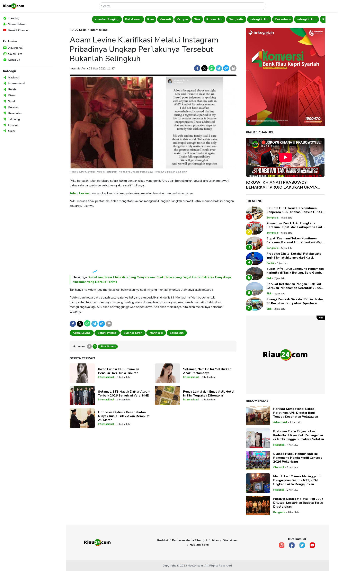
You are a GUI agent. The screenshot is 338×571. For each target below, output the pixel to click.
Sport (11, 101)
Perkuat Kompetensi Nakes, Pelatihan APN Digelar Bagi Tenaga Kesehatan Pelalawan (295, 413)
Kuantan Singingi (106, 19)
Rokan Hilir (214, 19)
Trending (13, 18)
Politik (12, 89)
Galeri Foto (15, 54)
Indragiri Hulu (306, 19)
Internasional (16, 83)
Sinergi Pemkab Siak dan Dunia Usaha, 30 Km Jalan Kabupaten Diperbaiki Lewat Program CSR (295, 301)
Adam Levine (79, 193)
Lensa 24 (14, 60)
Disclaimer (230, 540)
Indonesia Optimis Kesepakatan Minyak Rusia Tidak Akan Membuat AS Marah (124, 416)
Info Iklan (212, 540)
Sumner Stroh (133, 333)
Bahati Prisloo (107, 333)
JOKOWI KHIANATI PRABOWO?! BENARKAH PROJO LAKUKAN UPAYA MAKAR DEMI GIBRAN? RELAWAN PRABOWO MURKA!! (281, 185)
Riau (150, 19)
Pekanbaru (283, 19)
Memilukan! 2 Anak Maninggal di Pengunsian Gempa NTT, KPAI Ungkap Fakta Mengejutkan (297, 480)
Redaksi (162, 540)
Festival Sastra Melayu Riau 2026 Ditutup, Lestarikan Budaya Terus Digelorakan (298, 503)
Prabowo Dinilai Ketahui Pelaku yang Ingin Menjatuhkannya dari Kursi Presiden (294, 256)
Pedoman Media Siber (187, 540)
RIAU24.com (78, 30)
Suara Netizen (17, 24)
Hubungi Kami (199, 545)
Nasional (13, 77)
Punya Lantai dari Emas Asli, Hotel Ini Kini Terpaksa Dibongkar (209, 393)
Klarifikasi (156, 333)
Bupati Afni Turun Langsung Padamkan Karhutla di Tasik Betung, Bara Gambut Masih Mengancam (295, 271)
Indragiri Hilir (259, 19)
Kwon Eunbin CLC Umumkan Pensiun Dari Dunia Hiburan (118, 371)
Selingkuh (177, 333)
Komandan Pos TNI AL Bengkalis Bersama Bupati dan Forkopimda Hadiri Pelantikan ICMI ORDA (295, 225)
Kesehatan (15, 113)
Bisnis (12, 95)
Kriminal (13, 107)
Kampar (182, 19)
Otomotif (14, 125)
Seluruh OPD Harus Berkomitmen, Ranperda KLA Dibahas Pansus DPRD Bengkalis (294, 210)
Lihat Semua (108, 346)
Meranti (165, 19)
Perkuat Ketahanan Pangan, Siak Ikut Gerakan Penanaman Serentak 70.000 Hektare (294, 286)
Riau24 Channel (18, 30)
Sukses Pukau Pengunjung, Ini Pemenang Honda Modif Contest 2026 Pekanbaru (297, 458)
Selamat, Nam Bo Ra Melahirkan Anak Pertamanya (207, 371)
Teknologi (14, 119)
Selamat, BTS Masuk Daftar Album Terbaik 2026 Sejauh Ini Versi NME (124, 393)
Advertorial (15, 48)
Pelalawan (133, 19)
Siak (197, 19)
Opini (11, 131)
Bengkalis (236, 19)
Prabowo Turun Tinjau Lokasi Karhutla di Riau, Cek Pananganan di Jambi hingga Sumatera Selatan (299, 435)
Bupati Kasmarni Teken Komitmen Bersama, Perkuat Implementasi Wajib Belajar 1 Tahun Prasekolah (295, 240)
